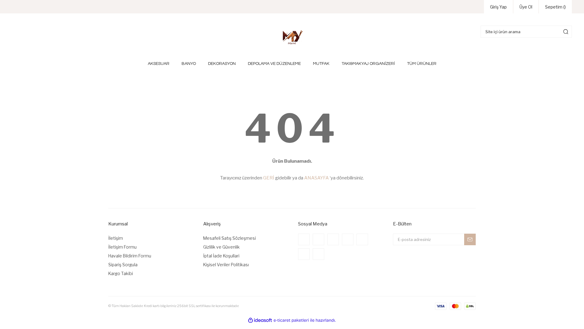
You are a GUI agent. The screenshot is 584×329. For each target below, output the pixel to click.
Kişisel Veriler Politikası (226, 264)
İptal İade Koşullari (221, 255)
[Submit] (470, 239)
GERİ (268, 178)
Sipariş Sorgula (122, 264)
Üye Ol (526, 6)
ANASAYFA (316, 178)
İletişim (115, 238)
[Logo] (292, 37)
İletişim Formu (122, 246)
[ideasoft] (260, 320)
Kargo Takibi (120, 273)
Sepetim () (555, 6)
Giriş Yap (498, 6)
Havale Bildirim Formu (129, 255)
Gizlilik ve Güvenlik (221, 246)
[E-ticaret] (291, 320)
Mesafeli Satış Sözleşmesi (229, 238)
